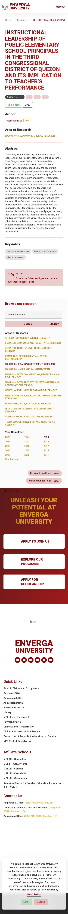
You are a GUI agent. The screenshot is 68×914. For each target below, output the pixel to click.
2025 (7, 437)
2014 (46, 450)
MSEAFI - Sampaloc (14, 759)
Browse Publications (43, 480)
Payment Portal (12, 721)
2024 (26, 437)
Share (14, 97)
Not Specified (12, 459)
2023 (27, 105)
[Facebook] (24, 660)
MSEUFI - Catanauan (15, 778)
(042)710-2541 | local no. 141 (41, 816)
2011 (46, 455)
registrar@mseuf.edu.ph (39, 802)
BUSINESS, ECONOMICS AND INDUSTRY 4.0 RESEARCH (33, 343)
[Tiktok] (44, 660)
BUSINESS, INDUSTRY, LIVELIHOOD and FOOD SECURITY (28, 349)
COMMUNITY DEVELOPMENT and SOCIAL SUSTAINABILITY (26, 357)
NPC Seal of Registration (17, 741)
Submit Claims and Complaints (21, 688)
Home (8, 20)
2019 (7, 446)
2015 (26, 450)
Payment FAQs (11, 693)
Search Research (16, 314)
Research (22, 20)
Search (41, 323)
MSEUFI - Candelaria (14, 773)
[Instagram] (37, 660)
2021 (26, 441)
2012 (26, 455)
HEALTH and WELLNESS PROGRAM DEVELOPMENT (31, 390)
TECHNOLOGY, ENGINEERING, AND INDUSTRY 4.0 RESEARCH (30, 423)
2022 (7, 441)
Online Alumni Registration (18, 726)
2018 (26, 446)
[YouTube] (50, 660)
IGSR (27, 120)
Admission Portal (13, 702)
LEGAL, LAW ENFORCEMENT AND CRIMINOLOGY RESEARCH (29, 410)
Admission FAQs (12, 698)
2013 (7, 455)
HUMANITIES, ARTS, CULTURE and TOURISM (28, 403)
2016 (7, 450)
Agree (26, 902)
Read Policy (34, 894)
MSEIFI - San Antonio (15, 763)
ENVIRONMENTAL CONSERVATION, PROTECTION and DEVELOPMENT (32, 376)
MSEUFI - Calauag (13, 768)
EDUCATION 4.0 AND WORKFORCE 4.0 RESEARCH (30, 136)
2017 (46, 446)
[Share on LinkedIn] (45, 97)
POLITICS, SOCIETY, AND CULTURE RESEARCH (28, 416)
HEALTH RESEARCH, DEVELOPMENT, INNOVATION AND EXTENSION (33, 397)
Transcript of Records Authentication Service (29, 736)
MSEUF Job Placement (16, 717)
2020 (46, 441)
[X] (31, 660)
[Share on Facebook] (29, 97)
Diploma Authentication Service (21, 731)
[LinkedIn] (17, 660)
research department (22, 281)
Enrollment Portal (13, 707)
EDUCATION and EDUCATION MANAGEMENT (27, 369)
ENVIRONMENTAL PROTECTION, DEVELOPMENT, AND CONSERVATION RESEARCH (32, 384)
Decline (41, 902)
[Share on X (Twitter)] (37, 97)
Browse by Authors (44, 473)
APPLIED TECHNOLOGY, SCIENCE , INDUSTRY (28, 338)
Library (7, 712)
